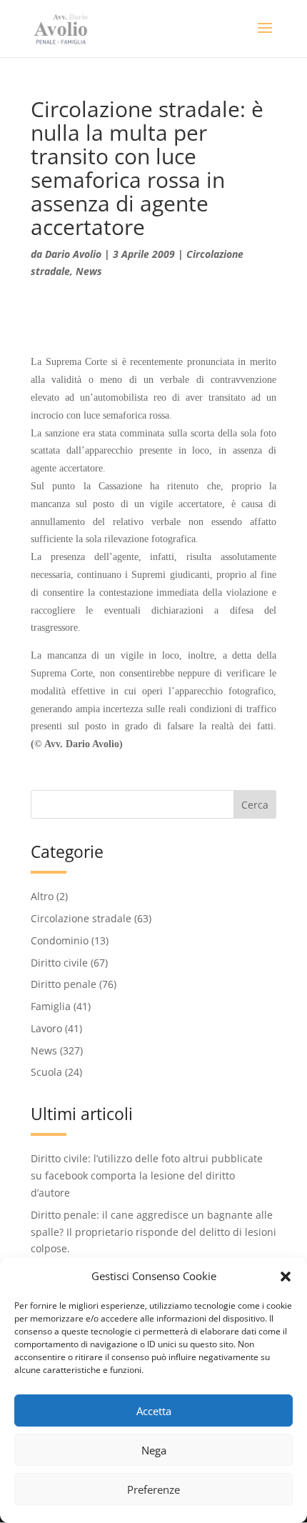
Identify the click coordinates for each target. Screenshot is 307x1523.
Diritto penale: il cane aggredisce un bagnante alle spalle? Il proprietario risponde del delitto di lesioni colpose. (153, 1232)
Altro (42, 896)
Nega (153, 1450)
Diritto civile (59, 962)
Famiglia (51, 1006)
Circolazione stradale (81, 918)
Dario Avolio (73, 254)
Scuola (46, 1072)
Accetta (153, 1411)
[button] (285, 1276)
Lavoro (46, 1028)
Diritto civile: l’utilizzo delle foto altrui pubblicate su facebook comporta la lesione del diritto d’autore (147, 1175)
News (89, 271)
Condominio (60, 940)
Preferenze (153, 1489)
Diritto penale (63, 984)
